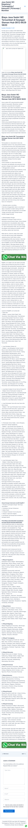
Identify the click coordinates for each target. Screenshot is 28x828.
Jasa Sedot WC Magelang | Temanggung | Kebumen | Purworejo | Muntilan (11, 6)
